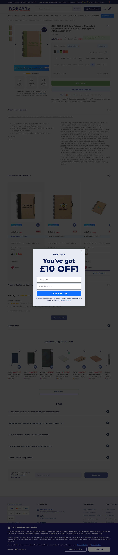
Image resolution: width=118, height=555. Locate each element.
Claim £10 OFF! (59, 293)
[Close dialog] (82, 252)
